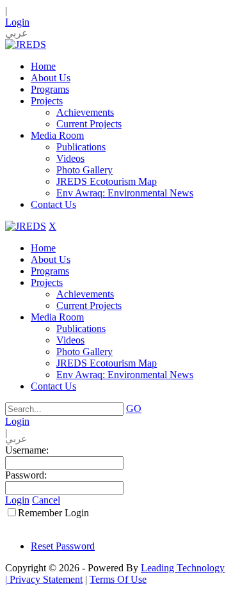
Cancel (46, 500)
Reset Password (63, 546)
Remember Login (53, 512)
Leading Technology (183, 567)
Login (17, 22)
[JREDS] (25, 44)
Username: (27, 450)
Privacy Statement (46, 579)
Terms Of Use (118, 579)
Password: (26, 475)
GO (133, 408)
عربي (16, 33)
